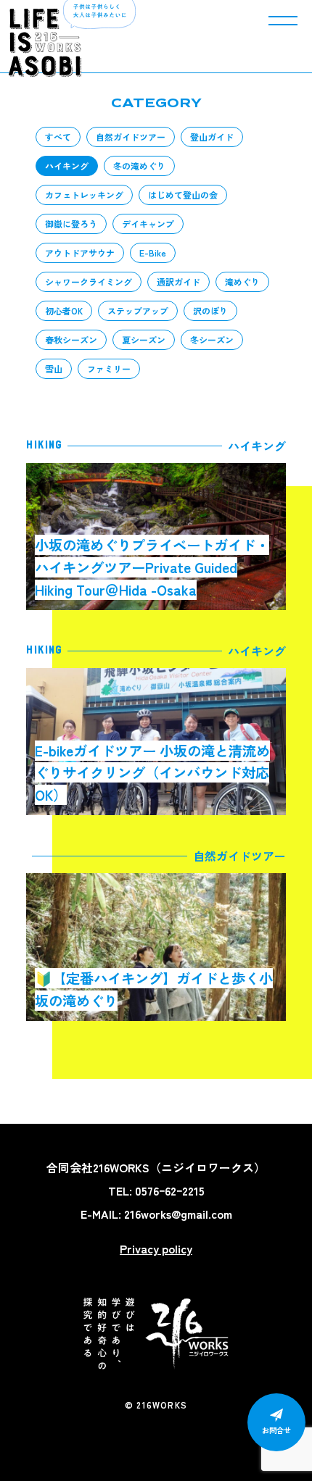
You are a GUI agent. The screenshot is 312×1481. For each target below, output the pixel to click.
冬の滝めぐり (139, 165)
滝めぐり (242, 281)
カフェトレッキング (84, 194)
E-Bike (152, 252)
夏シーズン (143, 339)
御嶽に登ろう (71, 223)
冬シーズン (212, 339)
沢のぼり (210, 310)
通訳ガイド (178, 281)
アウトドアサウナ (80, 252)
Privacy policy (156, 1248)
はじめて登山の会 (183, 194)
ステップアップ (137, 310)
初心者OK (64, 310)
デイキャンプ (148, 223)
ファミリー (109, 368)
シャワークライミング (88, 281)
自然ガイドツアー (130, 136)
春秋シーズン (71, 339)
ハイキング (67, 165)
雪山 (53, 368)
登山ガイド (212, 136)
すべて (58, 136)
